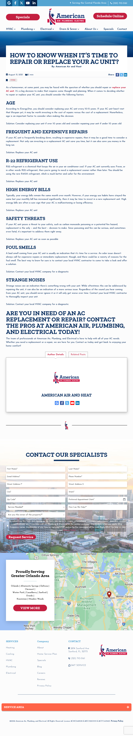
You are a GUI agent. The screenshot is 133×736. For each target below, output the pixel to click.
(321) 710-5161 (120, 3)
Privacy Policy (117, 721)
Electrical (46, 29)
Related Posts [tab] (78, 354)
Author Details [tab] (55, 354)
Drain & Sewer (68, 29)
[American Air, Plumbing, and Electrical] (66, 16)
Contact (122, 29)
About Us (90, 29)
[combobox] (35, 507)
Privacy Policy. (69, 530)
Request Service (21, 537)
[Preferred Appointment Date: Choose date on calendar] (124, 499)
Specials (109, 29)
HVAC (9, 29)
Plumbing (27, 29)
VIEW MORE (30, 608)
